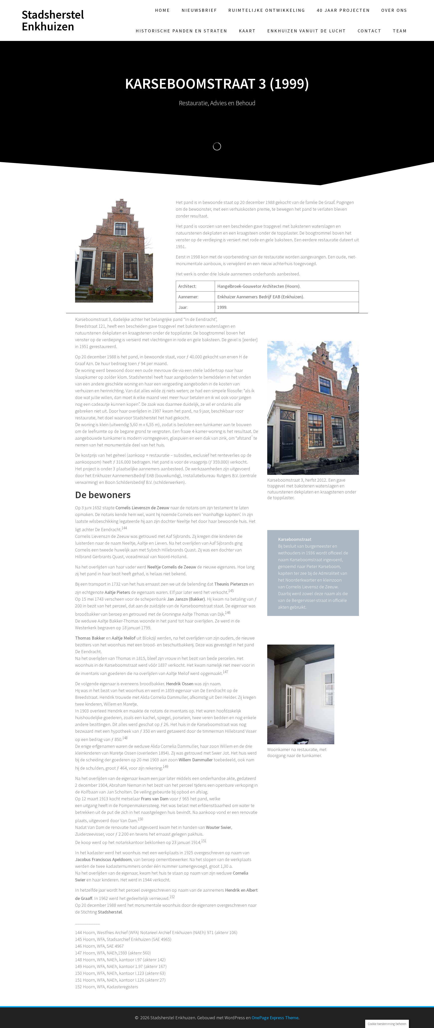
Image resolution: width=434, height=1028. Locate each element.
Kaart (247, 31)
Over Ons (394, 10)
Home (162, 10)
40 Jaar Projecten (343, 10)
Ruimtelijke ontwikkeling (266, 10)
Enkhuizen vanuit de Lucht (306, 31)
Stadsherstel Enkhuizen (53, 20)
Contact (370, 31)
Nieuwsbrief (199, 10)
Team (400, 31)
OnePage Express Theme (275, 1017)
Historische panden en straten (181, 31)
